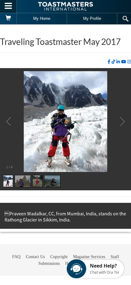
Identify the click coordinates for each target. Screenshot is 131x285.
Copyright (59, 256)
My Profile (92, 18)
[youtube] (123, 62)
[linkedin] (118, 62)
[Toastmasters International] (65, 6)
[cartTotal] (8, 18)
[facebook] (109, 62)
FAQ (16, 256)
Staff (115, 256)
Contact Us (35, 256)
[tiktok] (113, 62)
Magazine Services (89, 256)
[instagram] (129, 62)
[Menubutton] (8, 6)
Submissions (49, 263)
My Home (41, 18)
